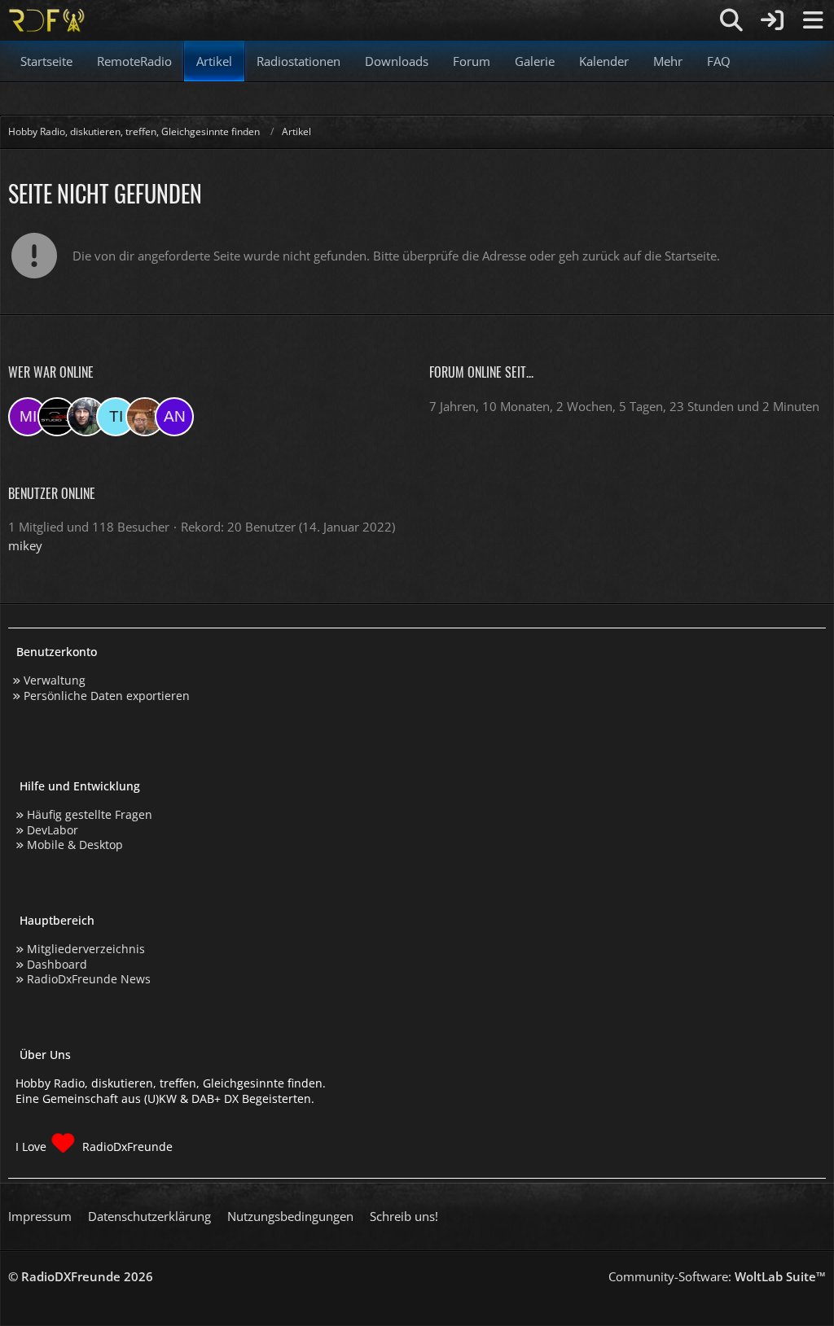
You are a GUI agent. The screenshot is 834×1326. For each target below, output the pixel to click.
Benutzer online (51, 493)
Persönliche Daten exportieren (107, 695)
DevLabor (52, 830)
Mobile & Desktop (75, 844)
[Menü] (813, 20)
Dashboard (57, 964)
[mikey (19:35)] (27, 416)
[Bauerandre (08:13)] (86, 416)
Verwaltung (55, 680)
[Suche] (731, 20)
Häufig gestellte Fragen (89, 814)
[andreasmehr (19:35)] (174, 416)
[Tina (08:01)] (115, 416)
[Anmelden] (772, 20)
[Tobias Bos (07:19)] (145, 416)
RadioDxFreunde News (89, 979)
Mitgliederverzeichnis (86, 948)
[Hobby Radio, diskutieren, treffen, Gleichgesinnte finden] (47, 20)
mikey (25, 545)
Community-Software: (717, 1276)
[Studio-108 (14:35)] (57, 416)
